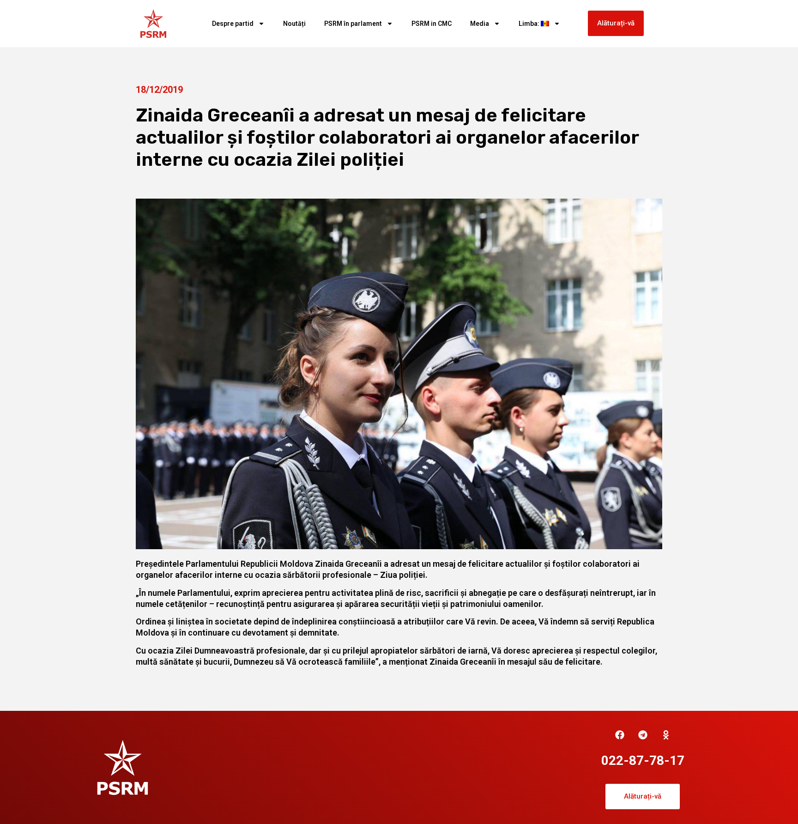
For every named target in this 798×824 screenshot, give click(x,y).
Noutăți (294, 23)
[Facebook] (620, 735)
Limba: (530, 23)
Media (479, 23)
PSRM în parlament (353, 23)
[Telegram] (643, 735)
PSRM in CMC (431, 23)
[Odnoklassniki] (666, 735)
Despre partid (233, 23)
